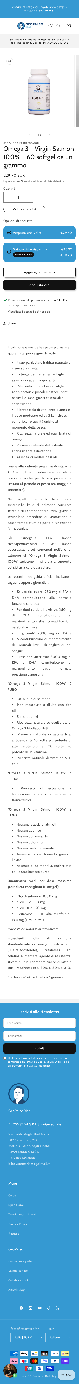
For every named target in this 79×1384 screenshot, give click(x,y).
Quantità (9, 188)
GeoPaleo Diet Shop (44, 1376)
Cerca (12, 1195)
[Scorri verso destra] (49, 135)
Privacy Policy (30, 1057)
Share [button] (12, 323)
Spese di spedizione (31, 181)
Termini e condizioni (22, 1214)
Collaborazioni (18, 1280)
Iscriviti (40, 1048)
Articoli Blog (16, 1289)
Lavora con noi (18, 1270)
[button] (9, 26)
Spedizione (16, 1205)
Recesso (13, 1233)
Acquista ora (39, 285)
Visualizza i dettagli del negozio (29, 311)
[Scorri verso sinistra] (30, 135)
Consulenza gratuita (21, 1261)
